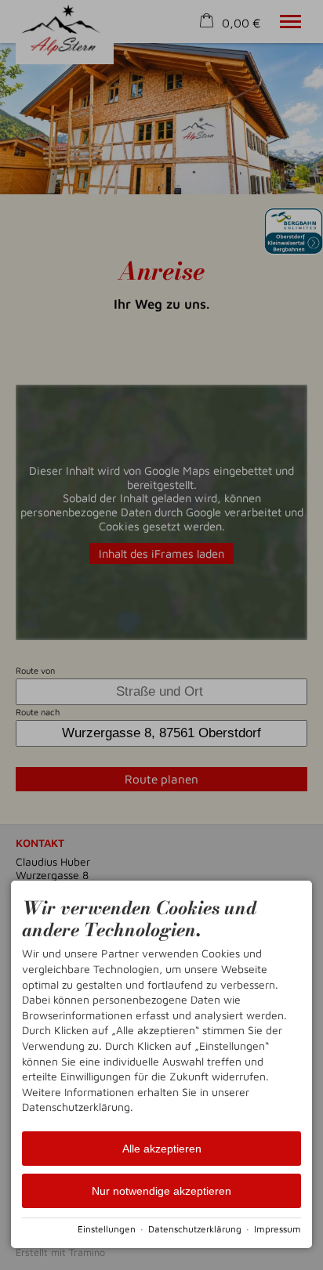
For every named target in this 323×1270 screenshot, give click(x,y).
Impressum (277, 1229)
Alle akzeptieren (161, 1148)
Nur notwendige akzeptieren (161, 1191)
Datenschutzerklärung (194, 1229)
